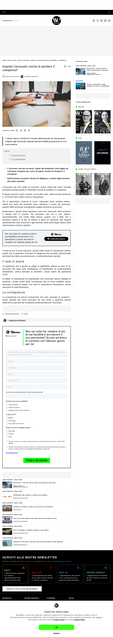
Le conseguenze (18, 159)
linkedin (105, 20)
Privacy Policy (59, 620)
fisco (26, 314)
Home (4, 60)
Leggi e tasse (12, 60)
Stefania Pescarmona (20, 521)
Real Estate (79, 80)
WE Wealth (56, 20)
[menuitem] (7, 20)
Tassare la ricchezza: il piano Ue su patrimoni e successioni (33, 506)
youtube (109, 20)
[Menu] (4, 12)
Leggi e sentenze (23, 60)
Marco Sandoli (18, 485)
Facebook (93, 20)
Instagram (101, 20)
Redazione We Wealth (31, 76)
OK (56, 627)
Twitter (21, 130)
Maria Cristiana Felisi (20, 498)
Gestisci (56, 633)
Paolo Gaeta (17, 509)
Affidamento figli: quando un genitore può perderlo (30, 495)
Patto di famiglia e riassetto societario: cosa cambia (31, 530)
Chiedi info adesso (57, 239)
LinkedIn (25, 130)
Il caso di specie (18, 155)
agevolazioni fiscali (12, 314)
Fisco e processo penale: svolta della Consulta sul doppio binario (35, 518)
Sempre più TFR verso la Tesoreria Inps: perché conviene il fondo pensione (38, 542)
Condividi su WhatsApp (29, 130)
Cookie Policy (79, 620)
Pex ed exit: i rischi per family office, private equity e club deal (34, 482)
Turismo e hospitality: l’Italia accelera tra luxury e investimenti (98, 85)
